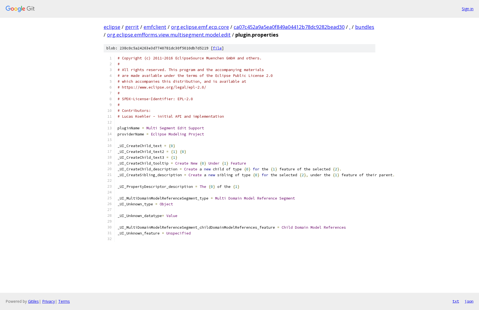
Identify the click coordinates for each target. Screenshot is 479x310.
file (217, 48)
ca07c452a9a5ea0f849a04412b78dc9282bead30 (289, 27)
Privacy (48, 301)
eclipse (112, 27)
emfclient (155, 27)
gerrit (132, 27)
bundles (364, 27)
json (469, 301)
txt (455, 301)
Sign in (467, 8)
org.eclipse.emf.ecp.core (200, 27)
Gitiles (33, 301)
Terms (64, 301)
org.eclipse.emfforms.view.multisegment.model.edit (169, 34)
